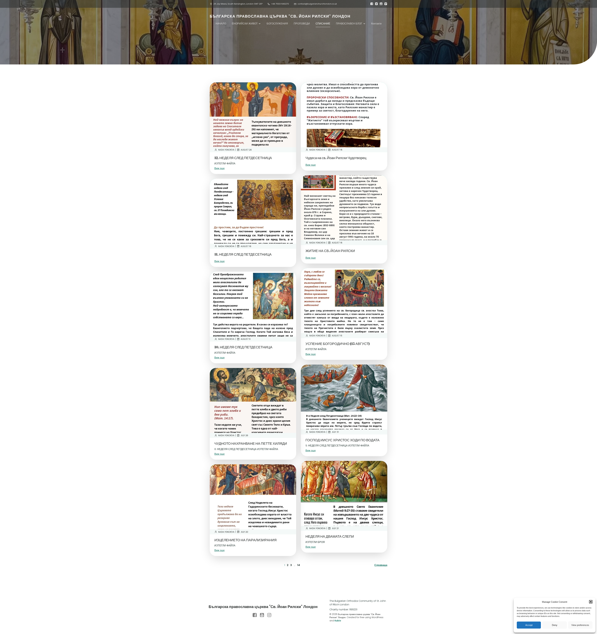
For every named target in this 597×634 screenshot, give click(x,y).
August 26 (246, 149)
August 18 (337, 149)
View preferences (580, 625)
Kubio (338, 620)
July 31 (335, 432)
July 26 (244, 435)
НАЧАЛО (221, 23)
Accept (528, 625)
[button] (590, 601)
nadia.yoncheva (226, 149)
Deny (554, 625)
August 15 (337, 335)
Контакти (376, 23)
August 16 (246, 246)
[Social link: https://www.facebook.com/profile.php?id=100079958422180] (255, 615)
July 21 (335, 528)
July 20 (244, 531)
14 (298, 565)
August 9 (245, 339)
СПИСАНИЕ (323, 23)
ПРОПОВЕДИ (302, 23)
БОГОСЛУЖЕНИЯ (277, 23)
